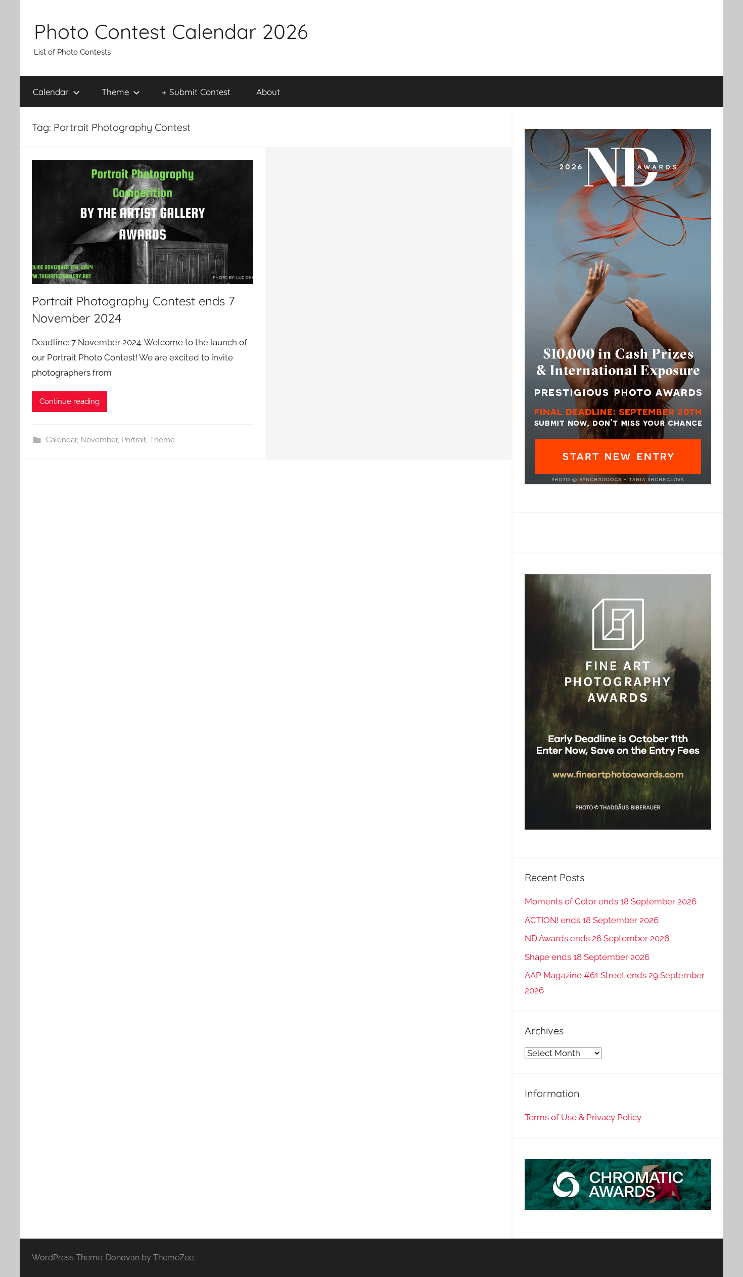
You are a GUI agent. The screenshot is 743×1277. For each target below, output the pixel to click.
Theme (115, 91)
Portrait (133, 439)
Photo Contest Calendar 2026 (171, 31)
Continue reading (69, 401)
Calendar (51, 91)
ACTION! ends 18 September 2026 (592, 920)
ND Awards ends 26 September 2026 (597, 938)
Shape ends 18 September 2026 (587, 957)
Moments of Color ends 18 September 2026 (610, 901)
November (99, 439)
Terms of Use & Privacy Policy (583, 1117)
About (268, 91)
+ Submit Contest (196, 91)
